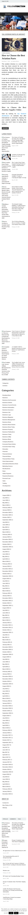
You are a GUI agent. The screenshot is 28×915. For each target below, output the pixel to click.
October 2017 (6, 740)
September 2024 (7, 546)
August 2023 (6, 578)
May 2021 (5, 637)
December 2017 (7, 735)
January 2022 (6, 622)
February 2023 (6, 593)
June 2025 (5, 524)
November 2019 (7, 679)
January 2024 (6, 566)
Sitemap (5, 807)
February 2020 (6, 671)
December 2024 (7, 539)
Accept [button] (11, 913)
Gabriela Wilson (15, 61)
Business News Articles (9, 424)
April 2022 (5, 617)
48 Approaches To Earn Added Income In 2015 (14, 850)
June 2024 (5, 554)
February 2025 (6, 534)
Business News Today (9, 427)
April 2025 (5, 529)
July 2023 (5, 581)
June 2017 (5, 749)
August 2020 (6, 656)
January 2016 (6, 791)
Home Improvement (8, 461)
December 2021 (7, 625)
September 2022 (7, 605)
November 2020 (7, 649)
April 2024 (5, 559)
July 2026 (5, 497)
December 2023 (7, 568)
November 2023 (7, 571)
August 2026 (6, 495)
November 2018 (7, 708)
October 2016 (6, 769)
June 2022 (5, 612)
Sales (4, 481)
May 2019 (5, 693)
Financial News (7, 456)
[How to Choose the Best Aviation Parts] (14, 44)
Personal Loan (6, 478)
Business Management (9, 419)
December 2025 (7, 512)
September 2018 (7, 713)
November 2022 (7, 600)
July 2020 (5, 659)
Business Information (8, 407)
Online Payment (7, 473)
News (4, 471)
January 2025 (6, 537)
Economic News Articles (9, 444)
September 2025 (7, 519)
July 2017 (5, 747)
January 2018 (6, 732)
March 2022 (6, 620)
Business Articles (7, 402)
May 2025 (5, 527)
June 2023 (5, 583)
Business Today (7, 434)
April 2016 (5, 784)
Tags (19, 819)
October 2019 (6, 681)
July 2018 (5, 718)
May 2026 (5, 502)
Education (5, 449)
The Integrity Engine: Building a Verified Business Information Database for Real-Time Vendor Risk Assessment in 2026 (18, 207)
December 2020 (7, 647)
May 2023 (5, 586)
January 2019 (6, 703)
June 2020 (5, 661)
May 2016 (5, 781)
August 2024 (6, 549)
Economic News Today (9, 446)
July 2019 (5, 688)
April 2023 (5, 588)
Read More (5, 128)
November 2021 (7, 627)
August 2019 (6, 686)
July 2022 (5, 610)
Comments (13, 819)
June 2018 (5, 720)
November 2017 (7, 737)
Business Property (8, 429)
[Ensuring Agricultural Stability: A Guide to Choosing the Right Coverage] (6, 174)
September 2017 (7, 742)
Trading (5, 483)
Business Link (6, 412)
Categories (5, 383)
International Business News (10, 463)
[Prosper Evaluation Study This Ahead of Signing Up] (6, 840)
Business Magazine (8, 417)
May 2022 (5, 615)
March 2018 (6, 727)
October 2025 (6, 517)
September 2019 (7, 683)
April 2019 (5, 696)
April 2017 (5, 754)
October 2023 (6, 573)
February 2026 (6, 507)
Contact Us (6, 802)
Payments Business (8, 476)
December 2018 (7, 705)
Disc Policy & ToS (7, 805)
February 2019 (6, 701)
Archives (5, 385)
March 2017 (6, 757)
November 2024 (7, 541)
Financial (5, 451)
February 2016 (6, 789)
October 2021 (6, 630)
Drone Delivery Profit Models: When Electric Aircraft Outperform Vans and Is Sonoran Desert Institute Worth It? (18, 189)
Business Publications (9, 432)
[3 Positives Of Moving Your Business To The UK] (6, 154)
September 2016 (7, 771)
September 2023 (7, 576)
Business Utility (7, 436)
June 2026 (5, 500)
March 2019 (6, 698)
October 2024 (6, 544)
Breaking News (7, 395)
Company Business (8, 441)
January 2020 (6, 674)
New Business (6, 468)
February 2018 (6, 730)
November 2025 (7, 515)
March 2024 (6, 561)
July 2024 (5, 551)
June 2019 (5, 691)
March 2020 (6, 669)
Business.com (6, 870)
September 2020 (7, 654)
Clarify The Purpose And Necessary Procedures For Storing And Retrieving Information (12, 890)
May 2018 (5, 723)
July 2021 (5, 634)
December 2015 (7, 794)
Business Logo (7, 414)
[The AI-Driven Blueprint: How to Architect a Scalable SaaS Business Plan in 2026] (6, 221)
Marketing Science (8, 466)
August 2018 (6, 715)
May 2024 (5, 556)
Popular (5, 819)
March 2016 (6, 786)
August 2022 (6, 608)
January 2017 (6, 762)
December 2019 (7, 676)
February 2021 (6, 642)
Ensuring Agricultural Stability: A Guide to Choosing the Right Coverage (19, 176)
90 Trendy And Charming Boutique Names (13, 876)
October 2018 (6, 710)
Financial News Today (8, 458)
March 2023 (6, 590)
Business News (7, 422)
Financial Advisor (7, 454)
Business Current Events (9, 405)
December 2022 (7, 598)
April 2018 (5, 725)
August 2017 (6, 745)
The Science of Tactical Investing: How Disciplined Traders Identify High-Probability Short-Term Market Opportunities (18, 140)
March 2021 (6, 639)
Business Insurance (8, 410)
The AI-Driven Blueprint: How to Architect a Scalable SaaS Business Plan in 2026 (18, 223)
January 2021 (6, 644)
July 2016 (5, 776)
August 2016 (6, 774)
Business (5, 397)
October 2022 (6, 603)
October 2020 (6, 652)
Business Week (7, 439)
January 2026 (6, 510)
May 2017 (5, 752)
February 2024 (6, 563)
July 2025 (5, 522)
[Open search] (24, 14)
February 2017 (6, 759)
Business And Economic (9, 400)
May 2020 (5, 664)
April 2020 (5, 666)
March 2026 (6, 505)
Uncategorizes (6, 485)
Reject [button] (16, 913)
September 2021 (7, 632)
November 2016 (7, 767)
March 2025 (6, 532)
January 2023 (6, 595)
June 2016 (5, 779)
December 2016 (7, 764)
